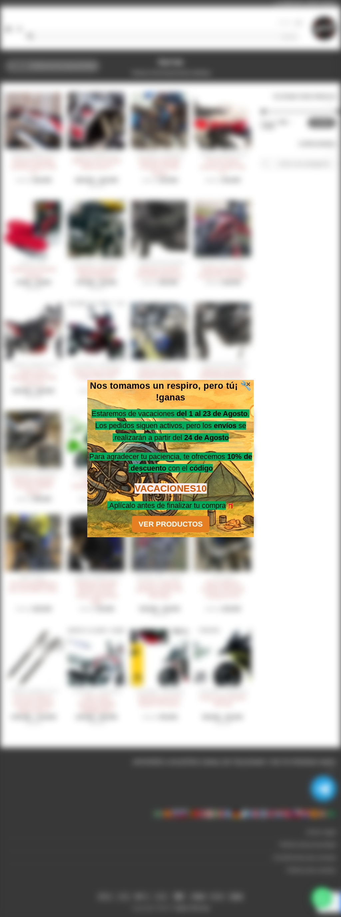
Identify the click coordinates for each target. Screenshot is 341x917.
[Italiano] (219, 813)
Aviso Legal (321, 832)
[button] (290, 23)
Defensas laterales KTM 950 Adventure (222, 374)
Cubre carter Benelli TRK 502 (222, 701)
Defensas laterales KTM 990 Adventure (159, 272)
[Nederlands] (279, 813)
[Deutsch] (236, 813)
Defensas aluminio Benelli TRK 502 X (159, 701)
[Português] (193, 813)
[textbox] (300, 163)
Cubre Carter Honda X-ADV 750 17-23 (96, 374)
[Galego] (245, 813)
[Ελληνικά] (227, 813)
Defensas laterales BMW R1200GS (96, 272)
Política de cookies (311, 870)
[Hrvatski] (305, 813)
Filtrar (322, 122)
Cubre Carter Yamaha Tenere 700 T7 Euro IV (33, 377)
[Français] (253, 813)
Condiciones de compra (304, 857)
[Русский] (184, 813)
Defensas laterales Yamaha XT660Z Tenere (33, 486)
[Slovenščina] (175, 813)
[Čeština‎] (297, 813)
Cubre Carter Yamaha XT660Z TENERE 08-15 (96, 704)
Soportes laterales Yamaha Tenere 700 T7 (33, 167)
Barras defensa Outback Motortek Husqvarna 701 (222, 589)
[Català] (314, 813)
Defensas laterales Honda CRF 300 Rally (222, 272)
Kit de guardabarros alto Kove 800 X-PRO (33, 586)
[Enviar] (30, 36)
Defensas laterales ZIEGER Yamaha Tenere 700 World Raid (96, 592)
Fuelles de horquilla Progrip (33, 272)
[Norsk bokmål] (201, 813)
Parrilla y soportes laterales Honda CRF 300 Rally (159, 589)
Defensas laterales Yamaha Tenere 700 (159, 374)
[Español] (167, 813)
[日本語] (210, 813)
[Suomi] (262, 813)
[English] (271, 813)
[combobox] (298, 163)
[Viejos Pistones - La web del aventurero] (324, 28)
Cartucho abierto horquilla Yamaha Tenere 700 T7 (33, 704)
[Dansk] (288, 813)
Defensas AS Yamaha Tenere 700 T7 (96, 164)
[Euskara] (323, 813)
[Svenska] (158, 813)
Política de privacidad (307, 844)
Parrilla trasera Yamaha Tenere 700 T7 (222, 167)
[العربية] (331, 813)
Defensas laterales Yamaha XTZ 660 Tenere (159, 167)
